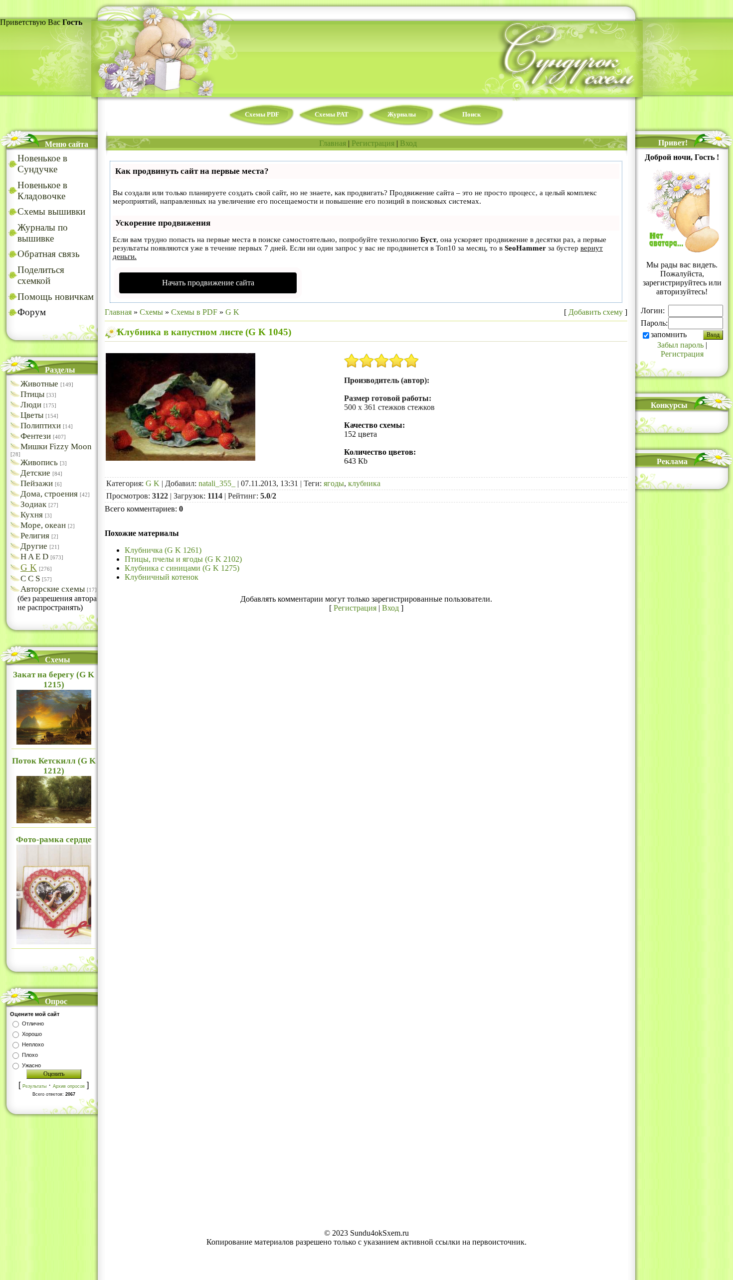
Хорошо (32, 1034)
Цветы (31, 415)
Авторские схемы (52, 589)
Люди (30, 404)
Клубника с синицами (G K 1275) (182, 568)
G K (28, 567)
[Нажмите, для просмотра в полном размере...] (180, 458)
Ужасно (31, 1065)
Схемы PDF (262, 114)
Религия (34, 535)
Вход (408, 143)
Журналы (401, 114)
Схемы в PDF (194, 312)
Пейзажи (36, 483)
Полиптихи (40, 425)
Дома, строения (49, 494)
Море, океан (43, 525)
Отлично (33, 1023)
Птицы (32, 394)
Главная (332, 143)
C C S (30, 578)
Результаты (34, 1086)
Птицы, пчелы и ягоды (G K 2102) (183, 559)
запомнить (669, 334)
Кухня (31, 514)
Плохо (30, 1055)
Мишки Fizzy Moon (56, 446)
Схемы (151, 312)
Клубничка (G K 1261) (163, 550)
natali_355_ (216, 483)
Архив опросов (69, 1086)
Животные (39, 383)
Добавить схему (595, 312)
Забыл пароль (680, 345)
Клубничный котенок (161, 577)
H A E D (34, 556)
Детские (35, 473)
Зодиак (33, 504)
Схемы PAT (332, 114)
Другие (33, 546)
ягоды (334, 483)
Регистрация (373, 143)
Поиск (471, 114)
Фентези (35, 436)
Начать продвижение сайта (208, 282)
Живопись (39, 462)
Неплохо (33, 1044)
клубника (364, 483)
